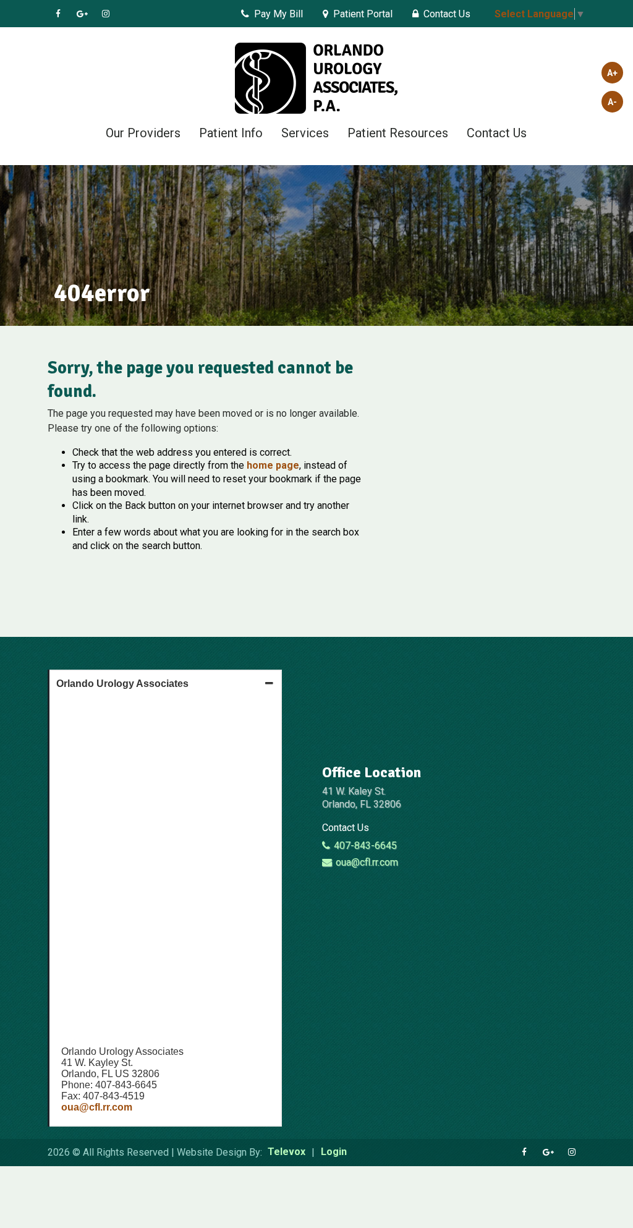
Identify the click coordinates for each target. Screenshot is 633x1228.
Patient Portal (363, 14)
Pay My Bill (278, 14)
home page (273, 465)
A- (612, 102)
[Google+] (84, 13)
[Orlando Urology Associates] (316, 79)
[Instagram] (107, 13)
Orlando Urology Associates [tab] (122, 683)
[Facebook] (60, 13)
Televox (286, 1152)
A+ (612, 73)
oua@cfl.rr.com (96, 1107)
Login (334, 1152)
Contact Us (446, 14)
